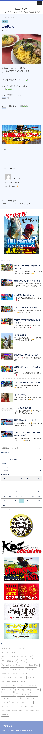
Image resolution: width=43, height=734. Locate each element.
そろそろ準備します (22, 395)
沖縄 (20, 710)
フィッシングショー (9, 698)
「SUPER (5, 669)
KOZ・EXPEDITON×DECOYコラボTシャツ (17, 657)
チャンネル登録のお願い (23, 408)
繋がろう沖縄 (34, 710)
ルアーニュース (27, 702)
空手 (26, 710)
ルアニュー (16, 702)
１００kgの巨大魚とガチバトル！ (27, 382)
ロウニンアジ (6, 706)
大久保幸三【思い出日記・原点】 (27, 355)
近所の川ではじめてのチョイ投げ (27, 281)
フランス (21, 698)
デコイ (29, 690)
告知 (32, 706)
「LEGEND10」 (33, 665)
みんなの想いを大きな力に (11, 673)
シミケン (31, 677)
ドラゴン (37, 690)
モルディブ (6, 702)
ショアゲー (6, 681)
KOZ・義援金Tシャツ (9, 661)
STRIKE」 (22, 661)
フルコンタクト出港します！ (19, 204)
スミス (23, 681)
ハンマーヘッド (7, 694)
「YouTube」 (31, 669)
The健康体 (12, 201)
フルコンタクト (32, 698)
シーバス (15, 681)
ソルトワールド (7, 690)
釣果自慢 (5, 715)
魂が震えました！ (21, 335)
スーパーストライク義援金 (27, 686)
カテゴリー (5, 456)
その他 (6, 149)
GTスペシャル (21, 648)
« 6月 (10, 510)
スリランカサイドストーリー (25, 307)
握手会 (14, 710)
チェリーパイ (19, 690)
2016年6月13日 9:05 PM (12, 182)
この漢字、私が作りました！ (25, 295)
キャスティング (28, 673)
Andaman (6, 648)
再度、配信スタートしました (25, 420)
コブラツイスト (7, 677)
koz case (22, 8)
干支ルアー (6, 710)
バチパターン (25, 694)
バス (16, 694)
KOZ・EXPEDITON (9, 652)
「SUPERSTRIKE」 (17, 669)
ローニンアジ (18, 706)
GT (13, 648)
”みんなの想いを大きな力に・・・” (13, 665)
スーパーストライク (9, 686)
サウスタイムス (20, 677)
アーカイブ (5, 467)
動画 (26, 706)
